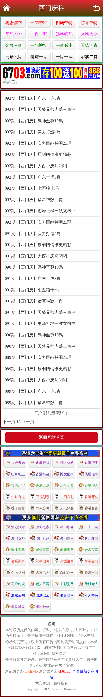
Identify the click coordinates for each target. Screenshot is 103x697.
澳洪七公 (42, 595)
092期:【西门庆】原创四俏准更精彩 (38, 154)
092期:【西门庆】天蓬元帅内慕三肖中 (40, 109)
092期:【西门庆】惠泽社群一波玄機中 (40, 211)
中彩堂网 (67, 584)
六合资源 (18, 463)
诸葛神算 (18, 561)
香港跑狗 (91, 463)
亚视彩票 (42, 497)
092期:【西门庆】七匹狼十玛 (32, 188)
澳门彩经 (42, 538)
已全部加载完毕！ (51, 413)
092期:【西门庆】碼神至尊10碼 (34, 121)
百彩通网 (67, 572)
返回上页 (96, 8)
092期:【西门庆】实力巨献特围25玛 (38, 143)
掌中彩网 (91, 561)
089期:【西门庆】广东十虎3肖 (33, 391)
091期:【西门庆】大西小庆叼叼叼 (36, 256)
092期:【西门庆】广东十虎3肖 (33, 98)
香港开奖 (91, 497)
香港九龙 (42, 485)
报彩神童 (42, 607)
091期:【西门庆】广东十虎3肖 (33, 278)
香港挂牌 (42, 463)
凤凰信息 (91, 474)
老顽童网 (67, 550)
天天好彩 (67, 508)
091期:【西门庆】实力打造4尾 (33, 233)
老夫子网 (42, 584)
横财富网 (91, 572)
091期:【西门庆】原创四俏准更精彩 (38, 244)
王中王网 (91, 527)
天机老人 (91, 584)
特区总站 (67, 463)
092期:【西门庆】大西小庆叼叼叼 (36, 166)
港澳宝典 (18, 550)
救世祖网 (67, 561)
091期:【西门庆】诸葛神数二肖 (34, 301)
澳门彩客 (67, 527)
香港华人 (91, 485)
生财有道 (18, 497)
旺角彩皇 (18, 474)
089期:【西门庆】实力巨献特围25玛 (38, 357)
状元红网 (91, 538)
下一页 (9, 421)
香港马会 (42, 474)
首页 (7, 8)
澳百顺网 (67, 595)
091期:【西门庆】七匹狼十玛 (32, 290)
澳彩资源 (18, 527)
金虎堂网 (18, 572)
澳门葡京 (67, 538)
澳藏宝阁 (18, 595)
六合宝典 (67, 485)
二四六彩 (67, 497)
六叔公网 (42, 508)
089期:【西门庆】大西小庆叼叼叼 (36, 380)
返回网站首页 (51, 437)
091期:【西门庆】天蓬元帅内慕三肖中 (40, 312)
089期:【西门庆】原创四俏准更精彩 (38, 368)
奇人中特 (91, 595)
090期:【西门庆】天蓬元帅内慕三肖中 (40, 346)
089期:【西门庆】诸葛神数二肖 (34, 402)
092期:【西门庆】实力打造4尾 (33, 132)
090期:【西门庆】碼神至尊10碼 (34, 267)
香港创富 (18, 508)
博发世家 (67, 474)
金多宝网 (91, 550)
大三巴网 (42, 572)
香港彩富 (91, 508)
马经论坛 (18, 584)
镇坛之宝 (18, 485)
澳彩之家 (42, 527)
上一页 (28, 421)
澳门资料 (18, 538)
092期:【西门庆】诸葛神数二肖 (34, 199)
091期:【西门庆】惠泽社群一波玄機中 (40, 323)
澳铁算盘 (18, 607)
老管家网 (42, 550)
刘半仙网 (42, 561)
